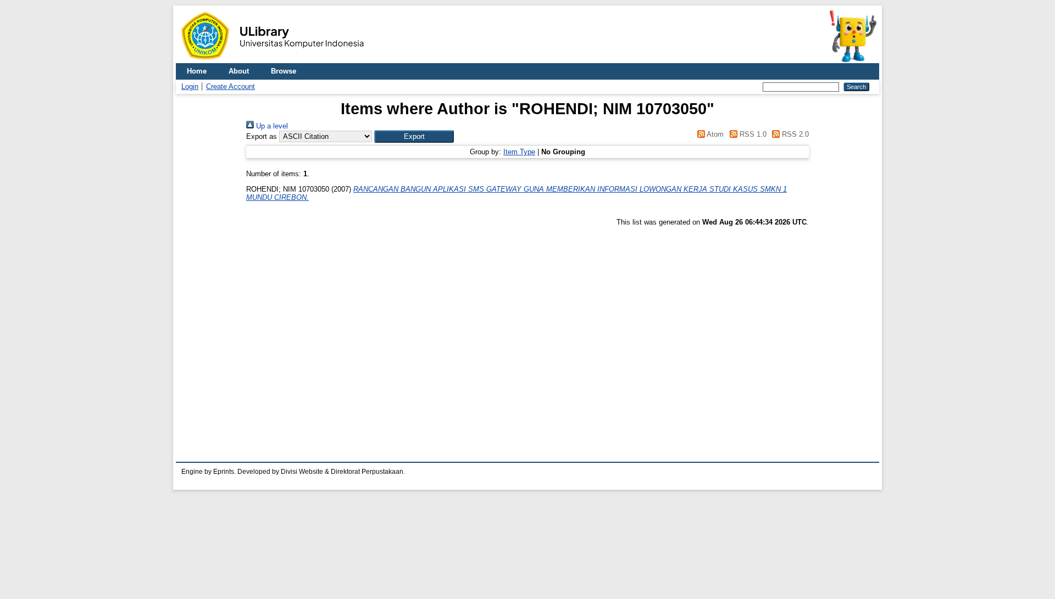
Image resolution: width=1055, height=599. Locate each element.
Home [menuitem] (197, 71)
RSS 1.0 (751, 134)
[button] (414, 136)
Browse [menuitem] (283, 71)
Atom (714, 134)
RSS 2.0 (794, 134)
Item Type (519, 152)
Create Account (230, 86)
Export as (261, 136)
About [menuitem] (239, 71)
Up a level (271, 126)
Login (189, 86)
